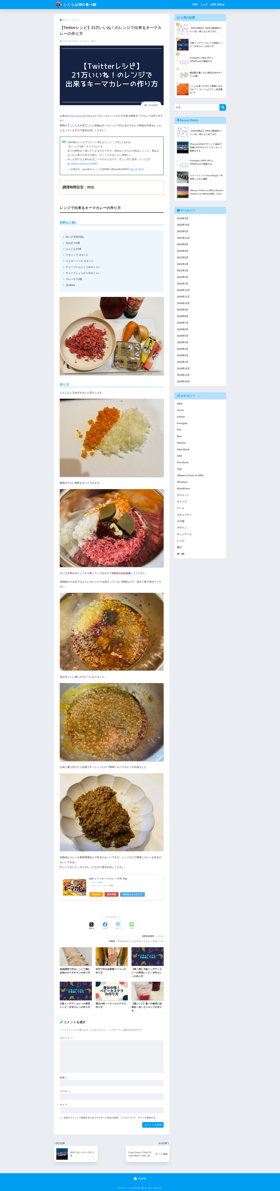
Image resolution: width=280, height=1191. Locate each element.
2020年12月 (183, 290)
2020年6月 (182, 329)
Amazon (96, 894)
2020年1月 (182, 362)
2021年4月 (182, 264)
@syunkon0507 (79, 115)
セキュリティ (184, 514)
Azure (180, 410)
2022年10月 (183, 224)
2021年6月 (182, 251)
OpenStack (183, 449)
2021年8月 (182, 244)
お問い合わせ (218, 4)
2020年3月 (182, 349)
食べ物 (180, 553)
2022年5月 (182, 231)
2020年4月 (182, 342)
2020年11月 (183, 296)
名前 (64, 1077)
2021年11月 (183, 238)
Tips (179, 469)
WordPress (183, 488)
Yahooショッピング (132, 894)
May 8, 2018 (137, 169)
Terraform (182, 462)
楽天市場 (111, 894)
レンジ (160, 941)
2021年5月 (182, 257)
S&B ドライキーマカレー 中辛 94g (108, 878)
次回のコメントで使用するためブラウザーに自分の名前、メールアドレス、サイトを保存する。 (110, 1117)
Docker (181, 416)
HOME (142, 1178)
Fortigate (182, 423)
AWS (195, 4)
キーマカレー (146, 941)
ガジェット (183, 495)
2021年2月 (182, 277)
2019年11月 (183, 375)
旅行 (179, 547)
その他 (180, 521)
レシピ (204, 4)
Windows (182, 482)
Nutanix (181, 442)
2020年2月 (182, 355)
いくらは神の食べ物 (79, 4)
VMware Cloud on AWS (190, 475)
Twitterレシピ (126, 941)
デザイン (182, 527)
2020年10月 (183, 303)
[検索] (222, 107)
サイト (63, 1104)
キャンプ (182, 501)
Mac (179, 436)
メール (65, 1091)
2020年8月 (182, 316)
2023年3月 (182, 218)
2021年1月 (182, 283)
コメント (66, 1038)
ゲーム (180, 508)
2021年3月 (182, 270)
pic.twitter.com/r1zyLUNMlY (82, 163)
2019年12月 (183, 368)
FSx (179, 429)
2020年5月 (182, 335)
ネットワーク (184, 534)
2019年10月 (183, 381)
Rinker (100, 882)
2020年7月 (182, 322)
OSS (179, 455)
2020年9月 (182, 309)
